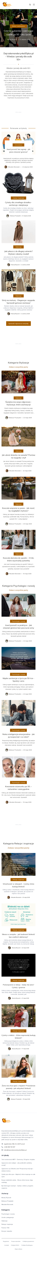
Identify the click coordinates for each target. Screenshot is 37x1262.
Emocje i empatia (7, 1231)
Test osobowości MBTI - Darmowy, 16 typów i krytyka (18, 1159)
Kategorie (6, 1210)
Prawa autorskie (15, 1241)
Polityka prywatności (28, 1241)
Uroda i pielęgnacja (8, 1217)
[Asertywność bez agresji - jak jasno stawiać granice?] (19, 143)
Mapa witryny (18, 1249)
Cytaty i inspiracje (18, 198)
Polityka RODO (15, 1245)
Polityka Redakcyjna (27, 1245)
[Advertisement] (19, 112)
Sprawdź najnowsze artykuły (18, 323)
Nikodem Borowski (7, 1204)
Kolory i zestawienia (18, 26)
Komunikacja (18, 145)
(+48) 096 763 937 (9, 1147)
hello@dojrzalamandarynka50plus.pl (15, 1150)
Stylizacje (18, 247)
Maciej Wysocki (6, 1197)
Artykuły (5, 1155)
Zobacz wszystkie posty (18, 367)
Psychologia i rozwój (18, 621)
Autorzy (5, 1193)
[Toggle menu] (34, 5)
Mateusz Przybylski (7, 1201)
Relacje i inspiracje (18, 879)
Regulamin (6, 1241)
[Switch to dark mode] (30, 4)
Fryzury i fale (5, 1228)
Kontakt (6, 1245)
